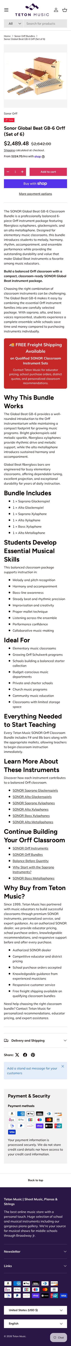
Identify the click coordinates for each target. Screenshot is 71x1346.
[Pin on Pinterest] (33, 1055)
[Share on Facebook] (25, 1055)
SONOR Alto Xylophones (31, 809)
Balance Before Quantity (31, 861)
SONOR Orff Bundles (28, 854)
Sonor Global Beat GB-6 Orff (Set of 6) (24, 39)
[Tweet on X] (17, 1055)
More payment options (35, 194)
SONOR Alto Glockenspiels (32, 797)
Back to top (35, 1180)
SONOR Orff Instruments (30, 848)
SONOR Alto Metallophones (33, 822)
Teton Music (19, 1336)
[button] (64, 10)
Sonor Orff (10, 113)
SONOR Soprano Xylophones (34, 803)
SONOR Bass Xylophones (31, 816)
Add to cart (48, 172)
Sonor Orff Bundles (24, 36)
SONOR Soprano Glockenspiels (35, 790)
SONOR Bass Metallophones (33, 878)
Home (7, 36)
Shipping (9, 150)
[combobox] (35, 23)
